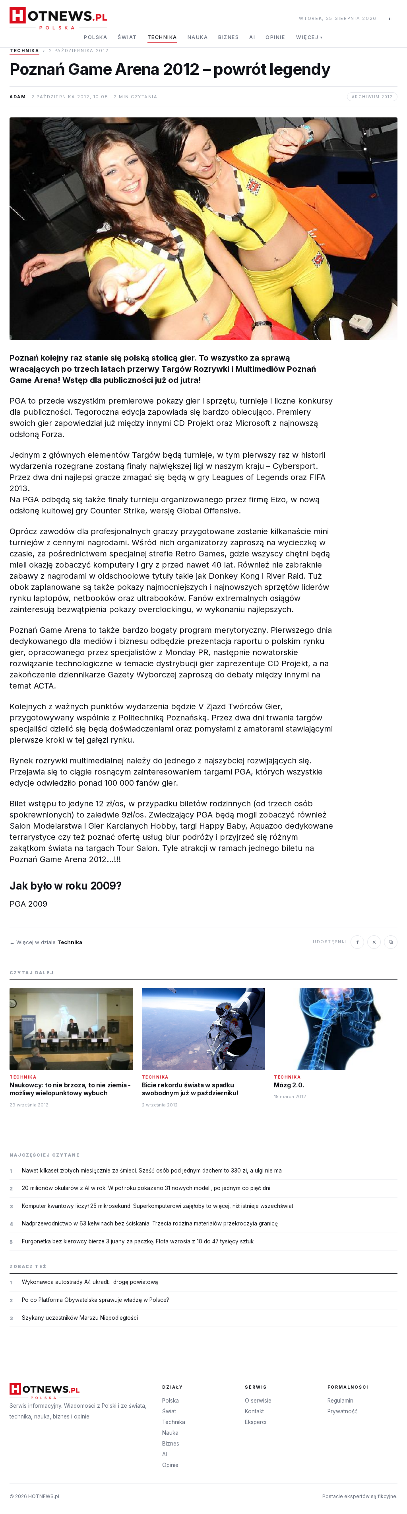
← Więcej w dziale (46, 942)
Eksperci (255, 1422)
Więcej (309, 37)
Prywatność (343, 1411)
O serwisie (258, 1400)
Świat (127, 37)
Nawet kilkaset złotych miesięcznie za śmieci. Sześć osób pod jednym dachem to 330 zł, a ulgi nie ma (152, 1170)
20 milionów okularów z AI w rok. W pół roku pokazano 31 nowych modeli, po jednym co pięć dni (146, 1188)
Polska (95, 37)
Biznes (228, 37)
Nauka (198, 37)
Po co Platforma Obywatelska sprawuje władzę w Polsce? (95, 1300)
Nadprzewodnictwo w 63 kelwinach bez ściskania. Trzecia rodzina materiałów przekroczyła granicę (150, 1223)
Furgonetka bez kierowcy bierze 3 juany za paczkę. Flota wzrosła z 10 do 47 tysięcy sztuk (138, 1241)
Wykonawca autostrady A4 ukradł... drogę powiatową (90, 1282)
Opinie (275, 37)
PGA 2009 (28, 904)
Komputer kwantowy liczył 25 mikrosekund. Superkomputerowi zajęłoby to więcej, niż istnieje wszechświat (157, 1206)
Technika (162, 37)
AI (252, 37)
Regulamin (340, 1400)
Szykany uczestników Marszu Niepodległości (80, 1318)
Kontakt (254, 1411)
